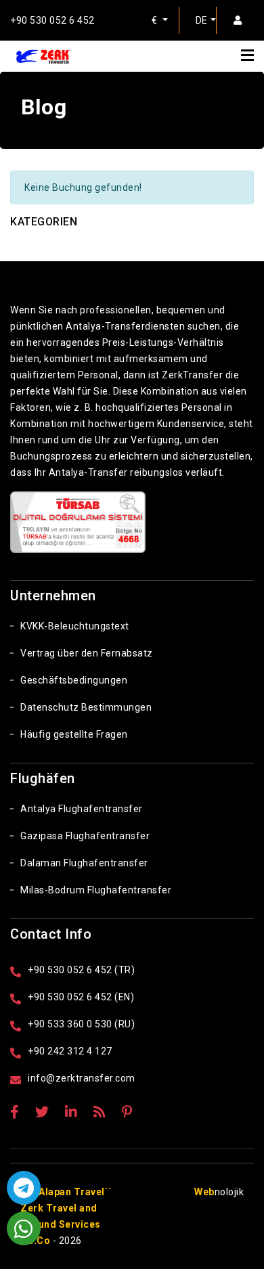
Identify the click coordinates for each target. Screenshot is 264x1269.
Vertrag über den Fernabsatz (86, 653)
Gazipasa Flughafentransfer (85, 835)
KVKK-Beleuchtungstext (74, 626)
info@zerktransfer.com (81, 1078)
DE (202, 20)
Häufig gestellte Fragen (74, 734)
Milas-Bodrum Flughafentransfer (95, 890)
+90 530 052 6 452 (52, 20)
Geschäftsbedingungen (73, 680)
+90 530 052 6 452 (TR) (81, 969)
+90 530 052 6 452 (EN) (81, 997)
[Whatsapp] (24, 1228)
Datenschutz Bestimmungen (86, 707)
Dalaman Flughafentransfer (84, 863)
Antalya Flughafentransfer (81, 808)
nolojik (219, 1191)
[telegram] (24, 1188)
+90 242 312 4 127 (70, 1051)
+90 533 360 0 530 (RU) (81, 1024)
